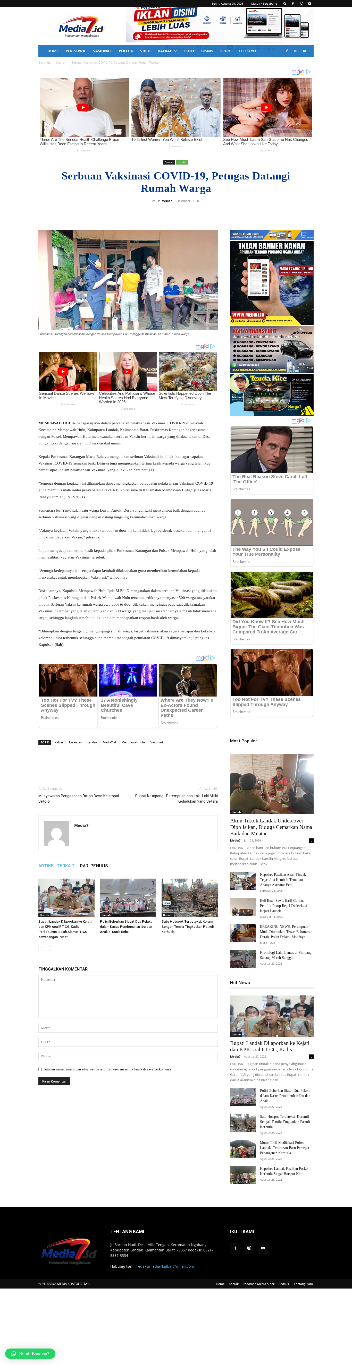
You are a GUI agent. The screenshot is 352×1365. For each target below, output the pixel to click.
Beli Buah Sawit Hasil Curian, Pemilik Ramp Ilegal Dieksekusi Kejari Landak (283, 906)
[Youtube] (310, 3)
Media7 (167, 201)
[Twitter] (187, 212)
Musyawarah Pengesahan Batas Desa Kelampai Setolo (78, 799)
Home (52, 50)
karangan (75, 742)
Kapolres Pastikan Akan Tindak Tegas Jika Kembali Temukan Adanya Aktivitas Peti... (283, 880)
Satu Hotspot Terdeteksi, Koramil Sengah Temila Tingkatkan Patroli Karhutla (188, 927)
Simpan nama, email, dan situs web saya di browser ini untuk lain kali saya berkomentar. (108, 1069)
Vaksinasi (156, 742)
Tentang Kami (304, 1284)
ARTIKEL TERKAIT (56, 865)
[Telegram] (210, 212)
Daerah (165, 50)
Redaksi (284, 1284)
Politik (126, 50)
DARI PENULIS (94, 865)
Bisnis (207, 50)
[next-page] (50, 947)
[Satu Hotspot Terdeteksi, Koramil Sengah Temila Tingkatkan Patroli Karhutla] (190, 898)
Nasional (102, 50)
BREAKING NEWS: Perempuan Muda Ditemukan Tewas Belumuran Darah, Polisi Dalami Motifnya (286, 932)
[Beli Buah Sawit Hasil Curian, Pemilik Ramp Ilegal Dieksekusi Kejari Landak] (243, 907)
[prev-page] (41, 947)
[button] (285, 3)
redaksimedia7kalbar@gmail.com (165, 1266)
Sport (226, 50)
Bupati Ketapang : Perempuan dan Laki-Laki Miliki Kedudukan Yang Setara (176, 799)
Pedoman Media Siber (258, 1284)
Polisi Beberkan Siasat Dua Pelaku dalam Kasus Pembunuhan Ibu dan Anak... (285, 1096)
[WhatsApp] (199, 212)
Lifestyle (248, 50)
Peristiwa (75, 50)
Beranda (44, 62)
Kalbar (59, 742)
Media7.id (109, 742)
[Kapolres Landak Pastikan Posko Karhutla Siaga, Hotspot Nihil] (243, 1175)
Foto (189, 50)
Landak (182, 162)
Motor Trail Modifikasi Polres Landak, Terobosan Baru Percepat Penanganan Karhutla (284, 1148)
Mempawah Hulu (133, 742)
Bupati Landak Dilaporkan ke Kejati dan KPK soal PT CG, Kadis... (269, 1046)
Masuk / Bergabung (264, 3)
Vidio (145, 50)
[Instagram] (301, 3)
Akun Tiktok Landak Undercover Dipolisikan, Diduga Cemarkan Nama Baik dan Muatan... (271, 827)
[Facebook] (293, 3)
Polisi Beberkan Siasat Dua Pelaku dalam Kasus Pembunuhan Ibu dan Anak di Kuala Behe (126, 927)
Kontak (234, 1284)
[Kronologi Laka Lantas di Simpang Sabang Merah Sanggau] (243, 959)
